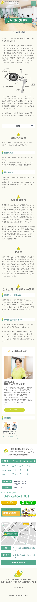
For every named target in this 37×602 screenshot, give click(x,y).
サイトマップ (18, 587)
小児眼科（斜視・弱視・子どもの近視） (9, 432)
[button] (32, 126)
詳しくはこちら (14, 409)
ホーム (12, 32)
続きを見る (10, 436)
